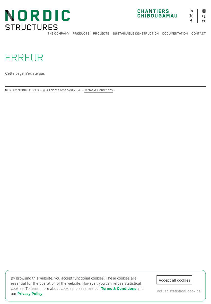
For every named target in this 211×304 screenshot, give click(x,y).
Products (81, 33)
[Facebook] (191, 21)
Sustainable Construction (136, 33)
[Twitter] (191, 16)
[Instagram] (204, 11)
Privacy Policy (29, 293)
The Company (58, 33)
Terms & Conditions (98, 90)
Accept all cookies (174, 280)
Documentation (175, 33)
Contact (198, 33)
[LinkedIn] (191, 10)
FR (204, 21)
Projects (101, 33)
